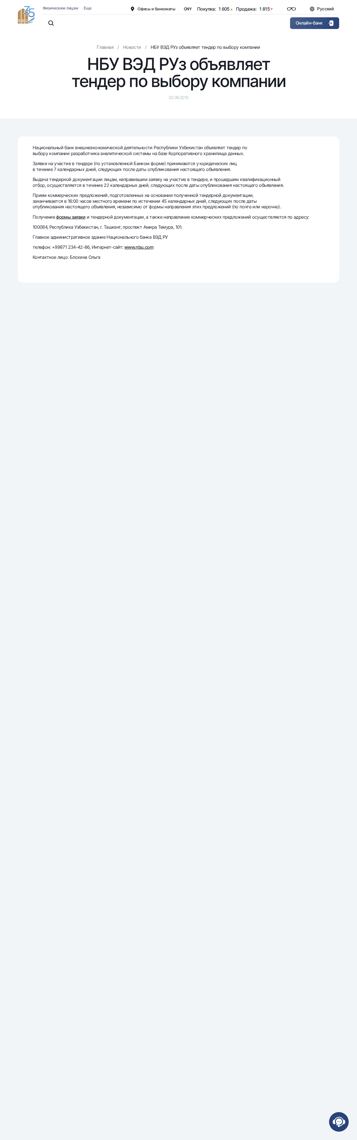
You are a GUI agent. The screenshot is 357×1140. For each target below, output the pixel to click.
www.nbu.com (138, 247)
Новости (132, 47)
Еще (87, 8)
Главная (105, 47)
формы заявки (70, 217)
